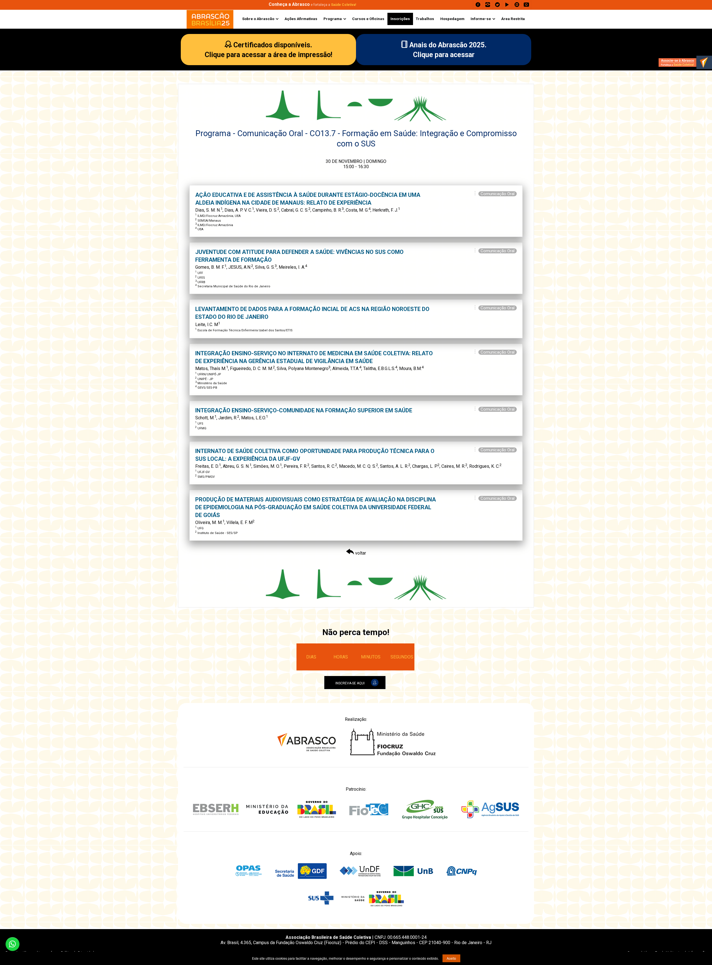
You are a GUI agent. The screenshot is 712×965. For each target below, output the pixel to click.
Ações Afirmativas (301, 18)
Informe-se (481, 18)
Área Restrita (513, 18)
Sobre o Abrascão (258, 18)
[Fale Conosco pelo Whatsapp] (12, 944)
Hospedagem (452, 18)
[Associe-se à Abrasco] (685, 62)
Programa (332, 18)
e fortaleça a (312, 5)
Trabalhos (425, 18)
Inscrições (400, 18)
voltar (360, 553)
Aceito (451, 958)
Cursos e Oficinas (368, 18)
